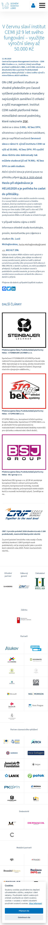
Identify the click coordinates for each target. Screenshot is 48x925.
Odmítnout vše (24, 917)
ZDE (25, 121)
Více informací (35, 903)
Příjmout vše (24, 911)
